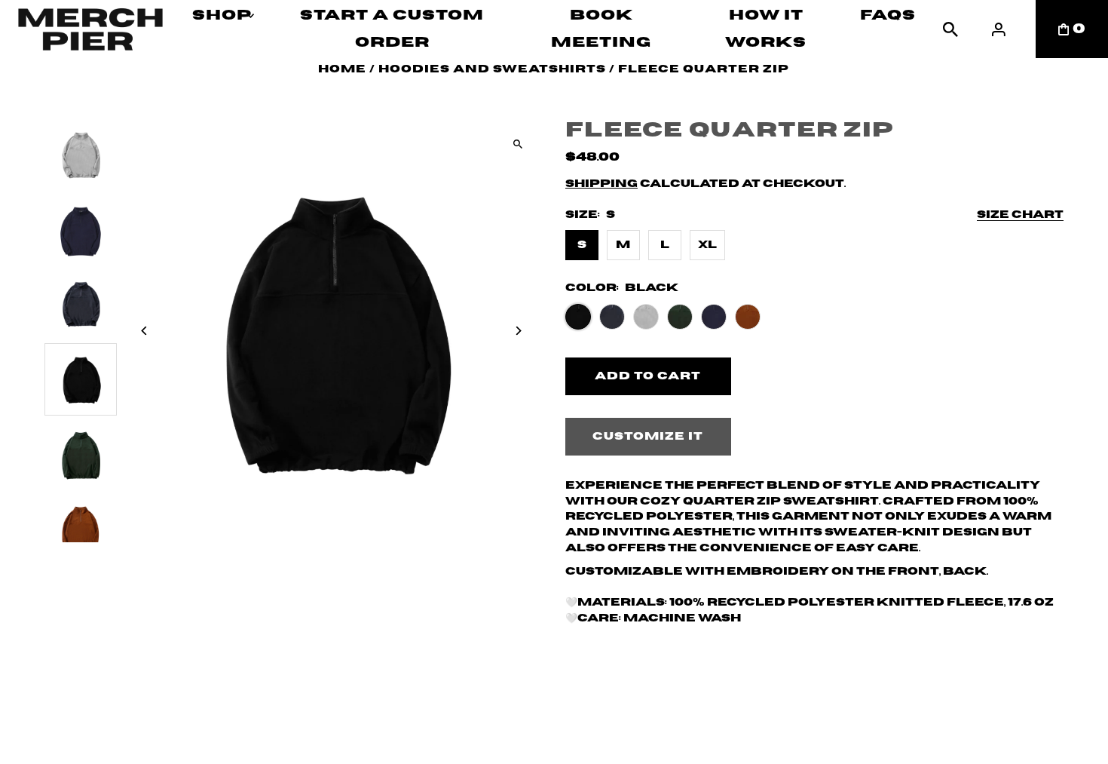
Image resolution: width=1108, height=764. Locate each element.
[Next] (518, 331)
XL (707, 245)
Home (342, 69)
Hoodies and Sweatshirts (492, 69)
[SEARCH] (950, 29)
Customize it (647, 436)
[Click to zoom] (518, 144)
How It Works (766, 29)
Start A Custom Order (392, 29)
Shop (222, 15)
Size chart (1020, 215)
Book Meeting (601, 29)
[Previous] (144, 331)
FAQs (888, 15)
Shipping (601, 184)
